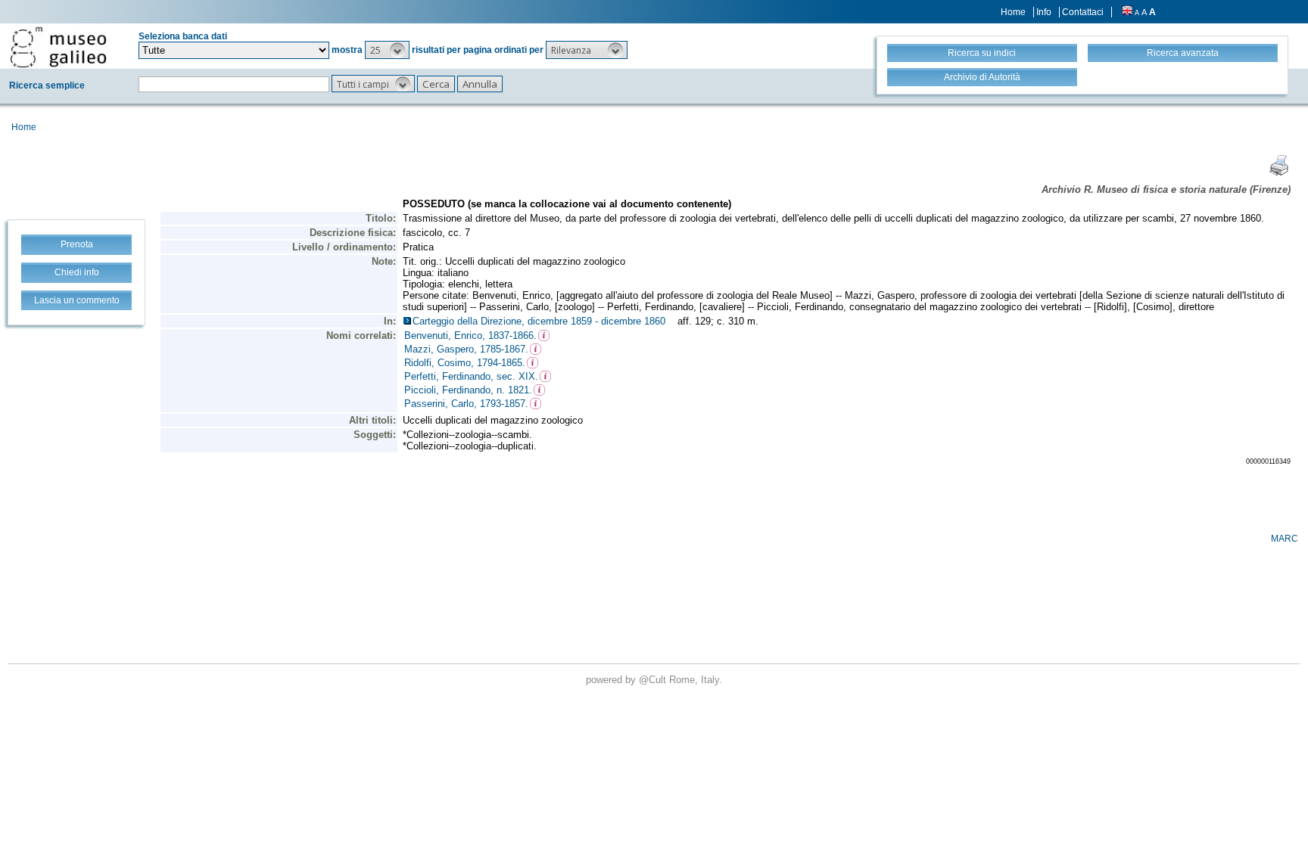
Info (1043, 12)
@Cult (654, 679)
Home (1013, 12)
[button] (387, 50)
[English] (1127, 12)
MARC (1284, 538)
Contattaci (1083, 12)
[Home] (58, 47)
